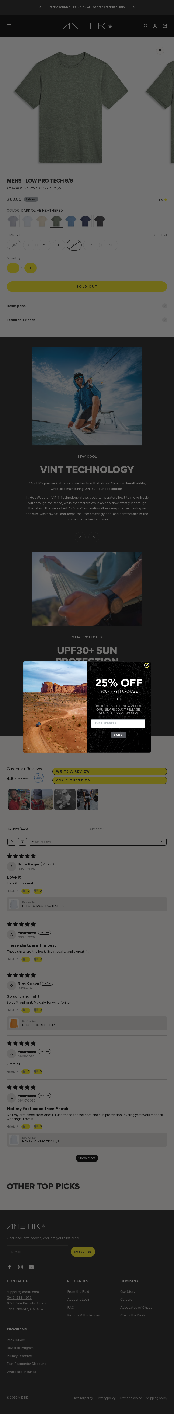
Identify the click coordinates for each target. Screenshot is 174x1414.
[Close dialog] (147, 665)
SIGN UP (119, 734)
